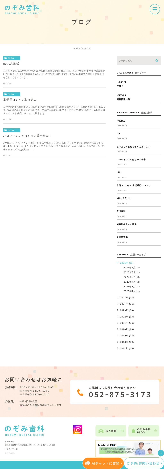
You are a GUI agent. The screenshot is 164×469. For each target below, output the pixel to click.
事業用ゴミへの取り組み (20, 99)
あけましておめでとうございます (133, 146)
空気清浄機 (122, 237)
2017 (83, 48)
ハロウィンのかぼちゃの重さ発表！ (27, 135)
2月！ (119, 172)
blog (11, 58)
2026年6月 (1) (132, 272)
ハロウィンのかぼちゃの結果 (131, 159)
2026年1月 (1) (132, 291)
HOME (76, 48)
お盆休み (121, 120)
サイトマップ (11, 449)
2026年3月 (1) (132, 286)
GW (119, 133)
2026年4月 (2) (132, 281)
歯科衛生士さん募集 (127, 224)
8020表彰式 (11, 63)
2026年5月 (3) (132, 277)
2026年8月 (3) (132, 267)
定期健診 (121, 211)
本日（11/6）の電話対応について (133, 185)
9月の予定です (124, 198)
